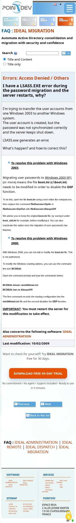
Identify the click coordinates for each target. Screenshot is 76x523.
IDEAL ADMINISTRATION (36, 442)
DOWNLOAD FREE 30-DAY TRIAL (38, 373)
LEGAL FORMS (28, 509)
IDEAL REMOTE (28, 481)
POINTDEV (12, 509)
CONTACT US (13, 506)
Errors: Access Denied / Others (36, 78)
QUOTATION (49, 483)
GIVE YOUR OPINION (61, 481)
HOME (11, 504)
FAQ (61, 485)
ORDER (47, 485)
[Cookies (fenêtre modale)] (68, 516)
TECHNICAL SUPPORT (47, 491)
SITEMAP (26, 511)
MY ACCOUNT (27, 504)
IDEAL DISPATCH (40, 446)
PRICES (47, 488)
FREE (61, 487)
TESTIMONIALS (28, 506)
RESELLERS (12, 513)
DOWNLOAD (49, 481)
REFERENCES (13, 511)
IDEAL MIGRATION (34, 31)
